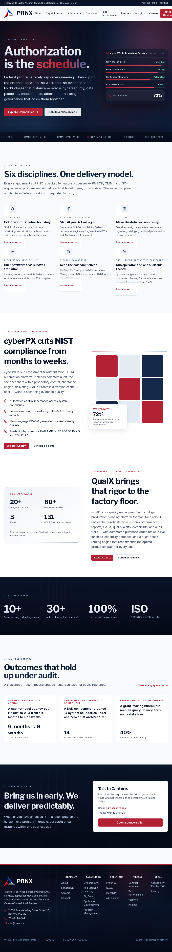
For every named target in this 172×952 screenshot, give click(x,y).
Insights (140, 13)
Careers (153, 13)
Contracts (91, 13)
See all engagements (151, 685)
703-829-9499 (149, 3)
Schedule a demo (44, 445)
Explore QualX (102, 557)
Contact (164, 3)
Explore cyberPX (16, 445)
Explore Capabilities (21, 112)
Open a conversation (130, 822)
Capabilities (53, 13)
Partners (126, 13)
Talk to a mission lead (63, 112)
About (38, 13)
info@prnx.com (117, 807)
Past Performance (109, 13)
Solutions (72, 13)
